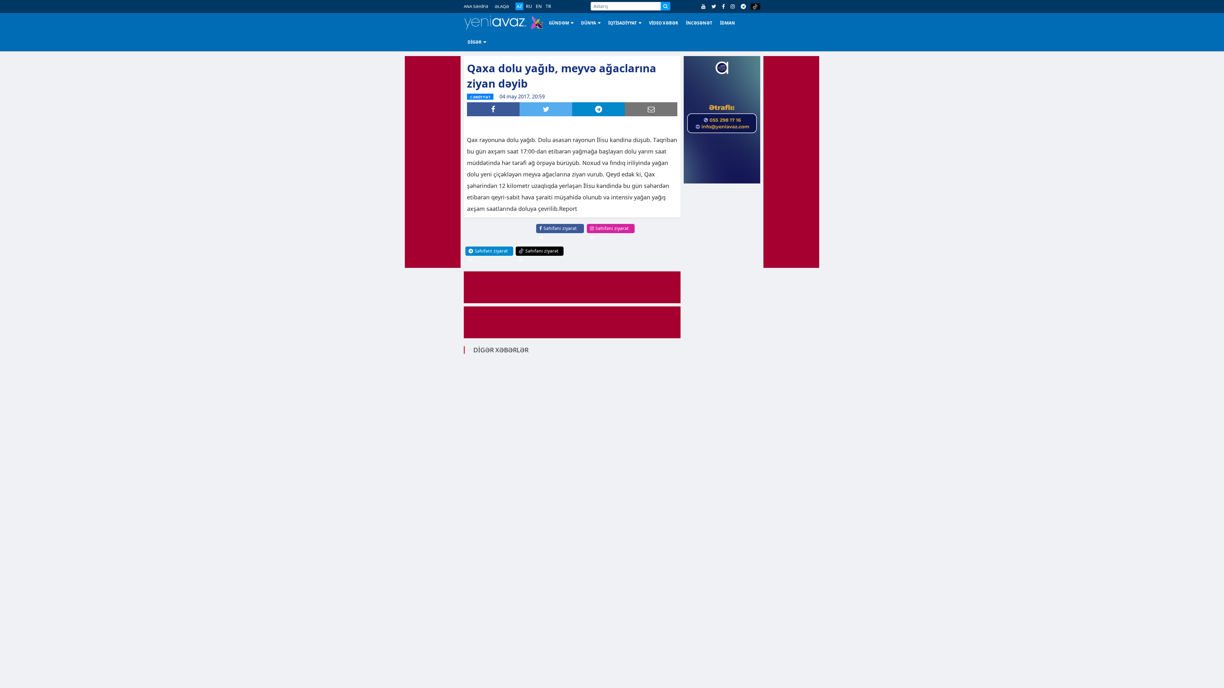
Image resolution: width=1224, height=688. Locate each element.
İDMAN (727, 23)
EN (539, 6)
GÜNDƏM (559, 23)
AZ (519, 6)
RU (529, 6)
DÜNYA (588, 23)
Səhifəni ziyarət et (558, 232)
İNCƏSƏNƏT (699, 23)
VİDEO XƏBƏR (663, 23)
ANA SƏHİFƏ (476, 6)
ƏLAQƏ (502, 6)
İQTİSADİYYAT (622, 23)
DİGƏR (475, 42)
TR (548, 6)
